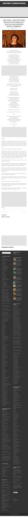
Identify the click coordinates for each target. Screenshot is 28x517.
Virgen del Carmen (4, 404)
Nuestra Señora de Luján (5, 297)
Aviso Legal (14, 500)
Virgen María (3, 396)
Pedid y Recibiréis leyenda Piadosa (6, 457)
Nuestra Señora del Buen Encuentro (6, 303)
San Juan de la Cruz (4, 347)
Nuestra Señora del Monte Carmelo (6, 306)
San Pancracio (3, 359)
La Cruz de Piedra (4, 430)
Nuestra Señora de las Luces (16, 332)
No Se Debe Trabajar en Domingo (6, 456)
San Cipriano (3, 335)
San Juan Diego (3, 346)
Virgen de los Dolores (15, 377)
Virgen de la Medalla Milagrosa (16, 372)
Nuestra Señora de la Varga (16, 331)
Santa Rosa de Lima (15, 456)
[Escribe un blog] (2, 207)
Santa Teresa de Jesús (15, 457)
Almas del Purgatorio (4, 268)
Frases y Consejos (4, 502)
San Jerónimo (3, 341)
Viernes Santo (3, 475)
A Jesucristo (3, 264)
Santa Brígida (14, 431)
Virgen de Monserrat (15, 365)
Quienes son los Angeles (16, 399)
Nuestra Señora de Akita (16, 316)
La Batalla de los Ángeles (16, 394)
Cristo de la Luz (15, 308)
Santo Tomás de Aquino (4, 391)
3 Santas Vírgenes (4, 262)
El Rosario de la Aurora (4, 422)
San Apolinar (3, 325)
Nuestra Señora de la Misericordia (17, 328)
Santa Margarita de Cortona (16, 450)
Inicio (14, 211)
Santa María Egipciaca (15, 451)
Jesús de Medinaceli (4, 284)
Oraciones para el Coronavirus (16, 254)
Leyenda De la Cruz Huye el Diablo (6, 439)
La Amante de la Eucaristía (16, 310)
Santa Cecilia (3, 374)
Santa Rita (14, 455)
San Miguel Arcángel (4, 357)
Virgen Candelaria (4, 394)
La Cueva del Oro (4, 433)
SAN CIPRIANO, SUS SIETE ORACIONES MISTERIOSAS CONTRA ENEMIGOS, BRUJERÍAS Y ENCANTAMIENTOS (17, 278)
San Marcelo (14, 419)
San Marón (3, 353)
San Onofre (3, 358)
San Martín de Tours (4, 352)
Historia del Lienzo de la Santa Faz (17, 309)
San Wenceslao (3, 369)
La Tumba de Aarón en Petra (16, 479)
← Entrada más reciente (5, 211)
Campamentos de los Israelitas (16, 471)
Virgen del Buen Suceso (16, 378)
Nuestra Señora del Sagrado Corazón (17, 350)
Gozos (3, 280)
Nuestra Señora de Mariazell (16, 322)
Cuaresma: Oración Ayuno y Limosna (6, 464)
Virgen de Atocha (15, 360)
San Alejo (3, 322)
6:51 (9, 28)
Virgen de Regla (4, 400)
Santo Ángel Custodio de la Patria (17, 462)
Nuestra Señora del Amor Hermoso (6, 301)
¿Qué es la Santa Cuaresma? (5, 476)
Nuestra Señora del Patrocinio (16, 346)
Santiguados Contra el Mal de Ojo (6, 384)
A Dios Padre (3, 263)
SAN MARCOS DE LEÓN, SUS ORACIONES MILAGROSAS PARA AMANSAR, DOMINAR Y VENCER (17, 295)
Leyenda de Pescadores (4, 445)
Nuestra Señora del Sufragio (16, 352)
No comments (18, 28)
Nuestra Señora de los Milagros (17, 333)
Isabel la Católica (15, 393)
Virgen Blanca (15, 355)
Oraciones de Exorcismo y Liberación (6, 315)
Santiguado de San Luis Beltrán (5, 383)
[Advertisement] (14, 12)
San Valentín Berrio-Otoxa (16, 425)
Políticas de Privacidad (16, 499)
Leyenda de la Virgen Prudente (5, 446)
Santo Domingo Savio (4, 385)
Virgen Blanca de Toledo (16, 356)
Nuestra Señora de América (5, 292)
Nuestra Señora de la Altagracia (5, 298)
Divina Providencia (4, 278)
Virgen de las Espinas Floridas (16, 376)
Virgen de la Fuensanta (16, 371)
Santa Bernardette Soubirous (16, 430)
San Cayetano (3, 331)
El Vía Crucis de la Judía (4, 423)
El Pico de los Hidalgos (4, 419)
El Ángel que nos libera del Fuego (6, 499)
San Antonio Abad (15, 404)
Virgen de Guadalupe (4, 399)
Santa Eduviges (3, 375)
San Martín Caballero (4, 351)
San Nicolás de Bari (15, 420)
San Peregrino (3, 364)
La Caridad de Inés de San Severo (5, 428)
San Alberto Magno (4, 321)
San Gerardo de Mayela (16, 414)
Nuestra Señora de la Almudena (17, 326)
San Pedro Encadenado (4, 362)
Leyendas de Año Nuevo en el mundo (6, 452)
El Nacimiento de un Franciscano (5, 416)
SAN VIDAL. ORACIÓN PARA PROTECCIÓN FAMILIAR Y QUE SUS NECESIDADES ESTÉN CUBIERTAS (14, 23)
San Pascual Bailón (15, 423)
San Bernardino (4, 327)
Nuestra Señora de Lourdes (16, 320)
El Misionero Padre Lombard (5, 414)
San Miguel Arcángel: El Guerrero (6, 506)
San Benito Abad (4, 326)
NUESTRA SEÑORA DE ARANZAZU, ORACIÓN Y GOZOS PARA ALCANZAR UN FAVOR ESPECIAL (17, 274)
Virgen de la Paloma (15, 373)
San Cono (14, 413)
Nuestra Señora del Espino (5, 305)
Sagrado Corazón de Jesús (5, 320)
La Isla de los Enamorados (5, 434)
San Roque (3, 367)
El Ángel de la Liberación (5, 484)
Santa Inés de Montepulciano (5, 380)
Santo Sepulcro (4, 389)
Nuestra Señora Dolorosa (5, 289)
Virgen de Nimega (15, 366)
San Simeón (3, 368)
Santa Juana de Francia (15, 446)
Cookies (14, 498)
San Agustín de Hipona (16, 400)
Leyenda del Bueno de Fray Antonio (6, 447)
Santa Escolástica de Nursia (16, 439)
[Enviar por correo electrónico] (1, 207)
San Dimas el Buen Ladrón (5, 336)
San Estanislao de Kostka (5, 337)
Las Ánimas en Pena (4, 438)
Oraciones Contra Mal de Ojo (5, 314)
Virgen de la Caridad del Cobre (5, 401)
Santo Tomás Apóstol (4, 390)
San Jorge (3, 342)
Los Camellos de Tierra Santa (16, 480)
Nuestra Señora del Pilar (5, 308)
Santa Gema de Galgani (4, 378)
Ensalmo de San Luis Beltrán (5, 279)
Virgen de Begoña (15, 361)
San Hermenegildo (15, 415)
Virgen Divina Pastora (4, 395)
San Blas (14, 409)
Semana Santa (3, 472)
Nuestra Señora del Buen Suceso (17, 340)
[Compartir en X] (3, 207)
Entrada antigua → (23, 211)
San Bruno (3, 330)
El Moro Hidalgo (4, 415)
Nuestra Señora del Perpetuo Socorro (17, 347)
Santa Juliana (14, 447)
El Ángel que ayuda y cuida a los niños (6, 487)
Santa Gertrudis (4, 379)
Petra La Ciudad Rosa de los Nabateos (17, 483)
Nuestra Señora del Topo (5, 313)
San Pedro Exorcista (4, 363)
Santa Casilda (3, 373)
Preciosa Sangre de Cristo (5, 319)
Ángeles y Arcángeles (15, 463)
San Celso (3, 332)
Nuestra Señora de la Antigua (16, 327)
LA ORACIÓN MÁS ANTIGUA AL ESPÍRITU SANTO (19, 282)
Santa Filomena (15, 440)
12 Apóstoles (3, 257)
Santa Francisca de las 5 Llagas (16, 441)
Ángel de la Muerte (4, 507)
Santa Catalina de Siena (16, 435)
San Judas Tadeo (4, 348)
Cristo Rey (3, 273)
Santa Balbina (14, 429)
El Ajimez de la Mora (4, 410)
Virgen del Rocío (4, 405)
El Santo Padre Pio (15, 392)
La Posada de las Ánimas (5, 435)
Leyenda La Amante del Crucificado (6, 440)
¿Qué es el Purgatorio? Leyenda (5, 460)
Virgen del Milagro (15, 382)
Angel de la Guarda (4, 269)
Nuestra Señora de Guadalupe (5, 296)
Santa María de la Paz (15, 452)
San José (3, 343)
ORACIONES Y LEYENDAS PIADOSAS (14, 3)
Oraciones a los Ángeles (5, 505)
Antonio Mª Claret (4, 270)
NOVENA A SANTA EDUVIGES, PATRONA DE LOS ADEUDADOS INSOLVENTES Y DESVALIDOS (17, 265)
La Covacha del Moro (4, 429)
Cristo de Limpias (4, 274)
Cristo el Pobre (3, 275)
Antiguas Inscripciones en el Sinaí (17, 470)
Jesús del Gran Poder (4, 285)
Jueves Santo (3, 469)
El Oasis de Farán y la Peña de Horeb (17, 477)
